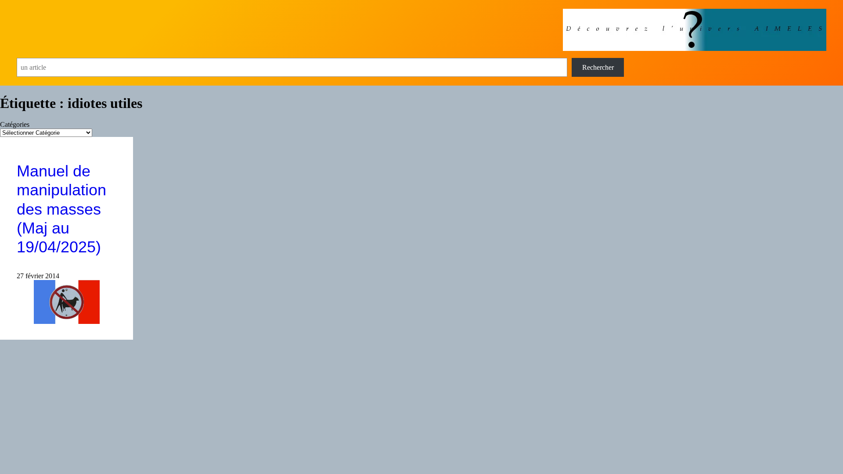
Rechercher (598, 67)
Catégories (14, 124)
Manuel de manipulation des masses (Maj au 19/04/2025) (61, 209)
